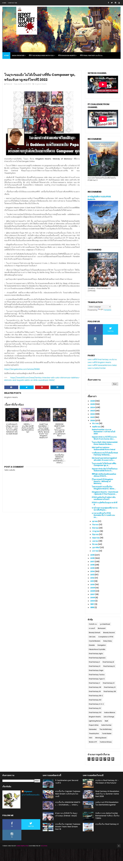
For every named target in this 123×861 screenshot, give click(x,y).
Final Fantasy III (108, 662)
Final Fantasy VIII (95, 687)
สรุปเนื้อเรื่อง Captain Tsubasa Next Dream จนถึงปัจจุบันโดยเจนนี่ (67, 794)
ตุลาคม (95, 521)
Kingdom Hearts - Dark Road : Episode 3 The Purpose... (105, 493)
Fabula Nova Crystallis (97, 649)
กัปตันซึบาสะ (93, 624)
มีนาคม (95, 544)
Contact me (12, 3)
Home (4, 3)
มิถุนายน (95, 534)
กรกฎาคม (96, 531)
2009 (92, 588)
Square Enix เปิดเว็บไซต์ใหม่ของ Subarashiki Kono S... (104, 470)
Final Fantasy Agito (96, 654)
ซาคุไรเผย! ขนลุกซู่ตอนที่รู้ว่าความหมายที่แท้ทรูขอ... (104, 509)
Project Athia (93, 725)
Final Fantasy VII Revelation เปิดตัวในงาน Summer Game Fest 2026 (107, 794)
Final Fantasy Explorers (97, 658)
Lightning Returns (95, 721)
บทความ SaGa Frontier (97, 368)
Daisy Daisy (107, 641)
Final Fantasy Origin (96, 670)
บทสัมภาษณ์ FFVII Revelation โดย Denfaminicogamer (106, 803)
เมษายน (95, 541)
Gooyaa (44, 846)
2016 (92, 565)
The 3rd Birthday (105, 729)
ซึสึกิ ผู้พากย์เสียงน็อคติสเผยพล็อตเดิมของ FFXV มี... (104, 475)
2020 (92, 420)
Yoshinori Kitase (106, 742)
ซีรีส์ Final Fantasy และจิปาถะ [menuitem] (91, 55)
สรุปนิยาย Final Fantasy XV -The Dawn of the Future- (107, 781)
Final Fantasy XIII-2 (96, 696)
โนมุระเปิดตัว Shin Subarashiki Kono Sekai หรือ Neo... (104, 443)
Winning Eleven (100, 738)
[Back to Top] (119, 846)
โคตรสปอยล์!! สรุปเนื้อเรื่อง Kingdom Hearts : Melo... (104, 487)
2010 (92, 584)
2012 (92, 578)
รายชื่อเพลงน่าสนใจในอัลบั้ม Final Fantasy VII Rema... (105, 454)
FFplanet (28, 791)
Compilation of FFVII (105, 637)
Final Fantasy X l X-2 (96, 704)
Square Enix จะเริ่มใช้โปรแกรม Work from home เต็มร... (104, 438)
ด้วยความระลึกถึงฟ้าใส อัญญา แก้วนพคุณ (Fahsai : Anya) (66, 814)
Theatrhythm (94, 733)
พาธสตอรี (92, 628)
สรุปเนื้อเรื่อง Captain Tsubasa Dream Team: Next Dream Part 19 (67, 826)
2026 (92, 401)
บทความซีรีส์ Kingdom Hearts (99, 362)
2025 (92, 404)
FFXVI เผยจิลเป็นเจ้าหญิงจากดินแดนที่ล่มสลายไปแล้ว (104, 498)
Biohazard (101, 628)
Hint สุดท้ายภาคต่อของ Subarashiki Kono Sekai (103, 448)
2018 (92, 558)
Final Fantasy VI (108, 683)
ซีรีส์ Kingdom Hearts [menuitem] (66, 55)
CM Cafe (92, 637)
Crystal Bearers (94, 641)
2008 (92, 591)
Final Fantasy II (94, 662)
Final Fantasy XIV (95, 700)
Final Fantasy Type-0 (97, 679)
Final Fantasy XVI (95, 712)
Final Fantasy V (94, 683)
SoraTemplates (22, 846)
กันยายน (95, 524)
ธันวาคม (95, 423)
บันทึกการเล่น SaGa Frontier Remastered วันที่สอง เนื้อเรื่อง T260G (107, 815)
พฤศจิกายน (96, 426)
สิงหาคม (95, 528)
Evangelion (102, 645)
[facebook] (108, 2)
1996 (92, 607)
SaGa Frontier (106, 725)
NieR (106, 721)
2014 (92, 571)
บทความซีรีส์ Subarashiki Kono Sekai (102, 365)
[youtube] (119, 2)
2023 (92, 410)
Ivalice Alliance (109, 712)
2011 (92, 581)
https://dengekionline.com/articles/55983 (22, 369)
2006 (92, 597)
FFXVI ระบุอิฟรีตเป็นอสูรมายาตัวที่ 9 (104, 503)
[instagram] (115, 2)
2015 (92, 568)
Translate (107, 310)
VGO (90, 738)
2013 (92, 574)
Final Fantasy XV (95, 708)
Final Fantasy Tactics (97, 675)
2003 (92, 601)
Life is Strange (109, 717)
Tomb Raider (106, 733)
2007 (92, 594)
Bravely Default (94, 633)
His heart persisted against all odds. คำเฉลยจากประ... (104, 459)
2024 (92, 407)
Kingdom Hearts (41, 84)
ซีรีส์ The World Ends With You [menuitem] (41, 55)
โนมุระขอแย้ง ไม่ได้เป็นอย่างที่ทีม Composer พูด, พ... (104, 464)
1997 (92, 604)
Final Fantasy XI (109, 687)
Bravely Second (109, 633)
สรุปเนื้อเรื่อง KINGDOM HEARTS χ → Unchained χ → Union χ (67, 803)
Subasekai (92, 729)
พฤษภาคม (96, 538)
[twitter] (111, 2)
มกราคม (95, 551)
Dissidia (92, 645)
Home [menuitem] (6, 55)
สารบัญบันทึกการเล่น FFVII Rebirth (99, 198)
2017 (92, 561)
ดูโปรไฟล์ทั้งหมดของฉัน (31, 795)
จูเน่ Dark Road (105, 624)
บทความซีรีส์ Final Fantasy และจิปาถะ (102, 359)
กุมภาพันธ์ (96, 547)
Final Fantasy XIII (110, 691)
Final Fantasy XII (95, 691)
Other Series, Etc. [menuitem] (11, 62)
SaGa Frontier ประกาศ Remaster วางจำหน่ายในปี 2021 (103, 431)
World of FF (93, 742)
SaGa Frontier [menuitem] (18, 55)
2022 (92, 414)
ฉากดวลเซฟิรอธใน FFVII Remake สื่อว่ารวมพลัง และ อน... (103, 515)
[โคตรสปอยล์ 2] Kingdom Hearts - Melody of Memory (102, 481)
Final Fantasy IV (94, 666)
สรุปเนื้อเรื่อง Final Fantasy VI (107, 824)
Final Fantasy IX (109, 666)
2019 (92, 555)
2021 (92, 417)
